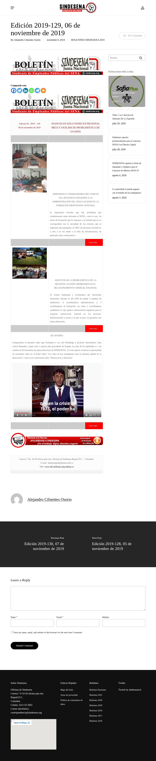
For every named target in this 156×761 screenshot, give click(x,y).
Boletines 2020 (95, 700)
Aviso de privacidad (69, 695)
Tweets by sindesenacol (129, 689)
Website (105, 617)
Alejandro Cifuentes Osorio (27, 40)
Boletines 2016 (95, 721)
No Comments (134, 35)
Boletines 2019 (95, 705)
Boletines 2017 (95, 716)
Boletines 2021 (95, 695)
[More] (43, 90)
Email (60, 617)
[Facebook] (13, 90)
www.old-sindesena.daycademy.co (59, 467)
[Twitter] (19, 90)
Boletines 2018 (95, 710)
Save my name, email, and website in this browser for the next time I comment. (48, 632)
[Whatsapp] (31, 90)
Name (14, 617)
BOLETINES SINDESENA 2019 (88, 40)
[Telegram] (37, 90)
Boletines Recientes (97, 690)
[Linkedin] (25, 90)
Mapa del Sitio (66, 690)
